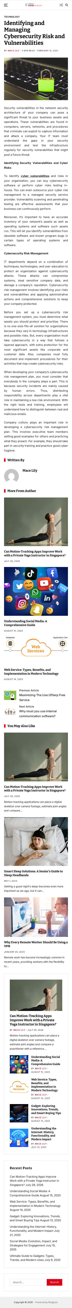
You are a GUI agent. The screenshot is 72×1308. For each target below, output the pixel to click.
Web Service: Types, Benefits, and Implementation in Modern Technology (44, 1085)
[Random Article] (61, 5)
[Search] (66, 5)
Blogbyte (53, 1302)
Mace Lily (13, 50)
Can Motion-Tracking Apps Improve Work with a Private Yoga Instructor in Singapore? (35, 553)
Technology (12, 16)
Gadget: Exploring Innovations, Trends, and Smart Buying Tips (46, 1109)
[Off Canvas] (6, 5)
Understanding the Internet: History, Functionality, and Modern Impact (43, 1134)
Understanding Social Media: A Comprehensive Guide (25, 623)
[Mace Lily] (11, 476)
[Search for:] (26, 1283)
